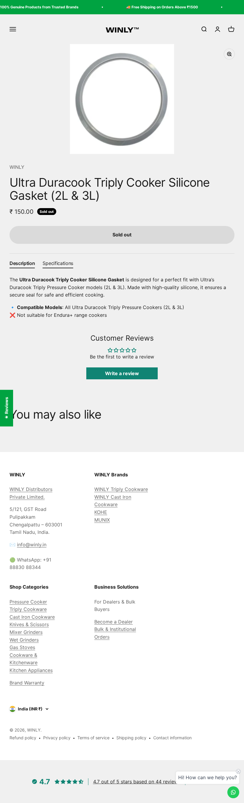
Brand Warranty (27, 683)
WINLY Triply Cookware (121, 489)
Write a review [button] (122, 373)
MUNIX (102, 520)
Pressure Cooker (28, 602)
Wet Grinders (24, 640)
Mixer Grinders (26, 632)
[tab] (22, 265)
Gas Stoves (22, 647)
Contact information (172, 737)
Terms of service (93, 737)
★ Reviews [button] (6, 408)
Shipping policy (131, 737)
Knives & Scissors (29, 624)
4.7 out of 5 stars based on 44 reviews (136, 782)
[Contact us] (233, 792)
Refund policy (23, 737)
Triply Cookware (28, 609)
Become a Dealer (113, 622)
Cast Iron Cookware (32, 617)
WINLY (17, 167)
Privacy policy (57, 737)
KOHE (100, 512)
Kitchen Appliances (31, 670)
